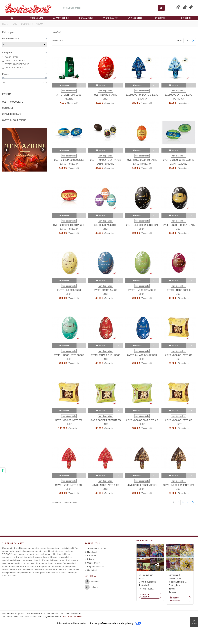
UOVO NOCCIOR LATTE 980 (68, 420)
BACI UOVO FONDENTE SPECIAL (142, 95)
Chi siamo (91, 555)
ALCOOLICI (136, 18)
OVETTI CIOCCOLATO (12, 102)
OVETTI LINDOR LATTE (105, 95)
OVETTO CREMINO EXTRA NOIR (69, 225)
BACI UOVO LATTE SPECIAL (178, 95)
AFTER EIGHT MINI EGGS (69, 95)
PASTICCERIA (62, 18)
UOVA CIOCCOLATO (11, 114)
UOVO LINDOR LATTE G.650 (105, 485)
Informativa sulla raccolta (71, 623)
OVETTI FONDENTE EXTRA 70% (105, 160)
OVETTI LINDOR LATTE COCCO (69, 355)
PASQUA (6, 94)
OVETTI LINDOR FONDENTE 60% (142, 225)
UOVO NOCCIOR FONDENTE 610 (142, 420)
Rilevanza (56, 40)
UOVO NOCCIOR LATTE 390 (178, 355)
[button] (43, 150)
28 (178, 40)
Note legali (92, 552)
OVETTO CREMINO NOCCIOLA (69, 160)
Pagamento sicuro (95, 566)
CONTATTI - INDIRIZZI (72, 616)
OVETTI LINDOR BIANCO (69, 290)
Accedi (187, 18)
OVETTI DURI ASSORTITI (105, 225)
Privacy (90, 559)
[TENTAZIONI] (28, 8)
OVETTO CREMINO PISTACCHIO (178, 160)
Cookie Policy (93, 563)
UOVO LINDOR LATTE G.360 (68, 485)
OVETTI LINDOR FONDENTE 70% (179, 225)
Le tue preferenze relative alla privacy (111, 623)
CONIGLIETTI (8, 108)
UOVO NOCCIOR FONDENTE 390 (105, 420)
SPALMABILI (87, 18)
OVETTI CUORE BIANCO (105, 290)
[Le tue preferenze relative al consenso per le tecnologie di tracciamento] (3, 470)
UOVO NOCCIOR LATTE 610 (178, 420)
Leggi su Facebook (145, 596)
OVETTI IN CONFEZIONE (14, 120)
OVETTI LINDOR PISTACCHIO (142, 290)
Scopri (161, 18)
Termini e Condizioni (96, 548)
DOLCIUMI (37, 18)
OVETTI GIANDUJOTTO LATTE (142, 160)
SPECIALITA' (112, 18)
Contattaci (92, 570)
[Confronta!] (81, 85)
